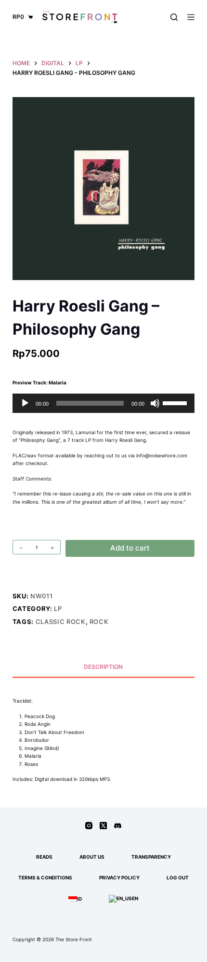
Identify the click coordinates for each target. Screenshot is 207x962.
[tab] (103, 666)
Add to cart (130, 547)
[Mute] (155, 403)
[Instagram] (88, 825)
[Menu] (190, 17)
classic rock (61, 621)
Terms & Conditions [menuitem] (45, 877)
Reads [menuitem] (44, 857)
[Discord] (117, 825)
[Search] (174, 17)
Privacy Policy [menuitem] (119, 877)
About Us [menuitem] (91, 857)
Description (103, 666)
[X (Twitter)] (103, 825)
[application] (103, 403)
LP (58, 608)
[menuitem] (75, 899)
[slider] (176, 402)
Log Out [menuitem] (178, 877)
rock (99, 621)
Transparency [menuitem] (151, 857)
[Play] (25, 403)
